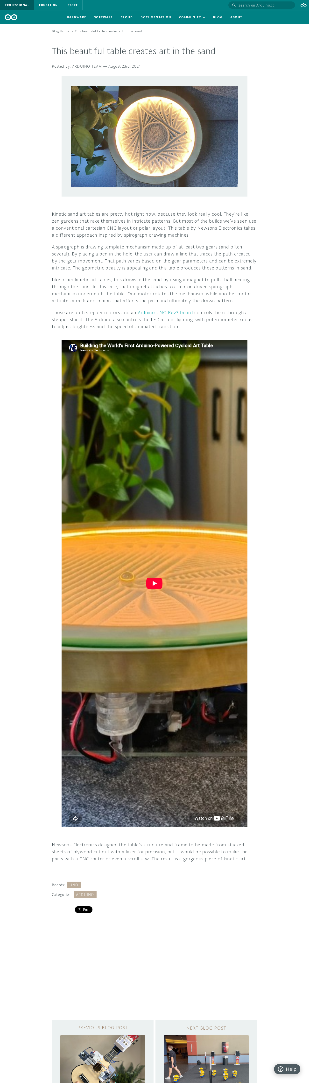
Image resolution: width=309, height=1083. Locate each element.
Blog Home (60, 31)
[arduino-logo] (11, 17)
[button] (303, 5)
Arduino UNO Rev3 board (165, 312)
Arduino (85, 894)
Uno (74, 885)
